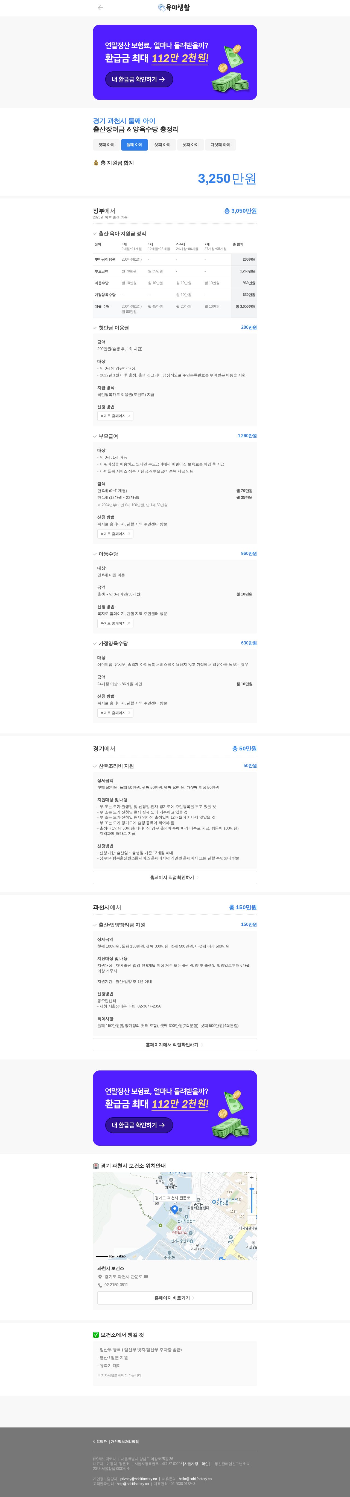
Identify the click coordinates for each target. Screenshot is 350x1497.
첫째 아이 (106, 144)
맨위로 (337, 1481)
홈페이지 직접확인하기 (172, 877)
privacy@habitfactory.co (138, 1479)
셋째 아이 (162, 144)
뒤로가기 (100, 8)
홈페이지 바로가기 (172, 1298)
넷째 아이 (191, 144)
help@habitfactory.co (132, 1484)
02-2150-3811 (116, 1284)
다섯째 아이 (220, 144)
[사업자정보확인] (196, 1464)
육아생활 (174, 8)
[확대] (251, 1177)
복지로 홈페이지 (113, 416)
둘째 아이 (135, 144)
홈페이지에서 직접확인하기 (172, 1044)
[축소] (251, 1219)
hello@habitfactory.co (195, 1479)
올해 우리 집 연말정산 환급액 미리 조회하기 (175, 1432)
